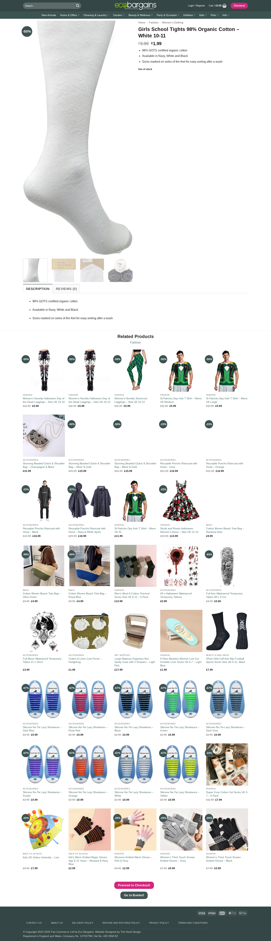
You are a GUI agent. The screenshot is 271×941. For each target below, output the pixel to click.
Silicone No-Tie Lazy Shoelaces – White (133, 794)
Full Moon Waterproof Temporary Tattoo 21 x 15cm (42, 660)
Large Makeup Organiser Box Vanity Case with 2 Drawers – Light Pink (134, 662)
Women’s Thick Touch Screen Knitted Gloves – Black (223, 859)
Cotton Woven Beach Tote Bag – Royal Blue (88, 595)
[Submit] (77, 6)
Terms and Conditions (193, 923)
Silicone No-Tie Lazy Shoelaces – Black (133, 729)
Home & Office (68, 15)
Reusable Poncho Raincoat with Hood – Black (41, 530)
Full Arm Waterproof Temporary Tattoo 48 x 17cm (224, 595)
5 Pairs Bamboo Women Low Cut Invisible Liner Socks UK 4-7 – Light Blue (180, 662)
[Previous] (30, 138)
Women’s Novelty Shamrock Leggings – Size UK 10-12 (130, 400)
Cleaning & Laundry (95, 15)
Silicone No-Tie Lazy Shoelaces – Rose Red (88, 729)
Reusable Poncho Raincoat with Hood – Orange (224, 465)
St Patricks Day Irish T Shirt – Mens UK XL (135, 530)
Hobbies (188, 15)
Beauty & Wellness (139, 15)
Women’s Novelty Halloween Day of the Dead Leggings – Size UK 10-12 (89, 400)
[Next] (126, 138)
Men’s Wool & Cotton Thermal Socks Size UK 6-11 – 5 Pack (132, 595)
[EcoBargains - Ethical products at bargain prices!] (135, 6)
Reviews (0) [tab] (66, 289)
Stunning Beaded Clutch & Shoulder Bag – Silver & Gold (89, 465)
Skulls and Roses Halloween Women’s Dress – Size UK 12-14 (179, 530)
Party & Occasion (167, 15)
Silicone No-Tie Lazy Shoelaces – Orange (88, 794)
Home (141, 22)
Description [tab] (37, 289)
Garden (117, 15)
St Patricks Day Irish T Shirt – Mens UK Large (226, 400)
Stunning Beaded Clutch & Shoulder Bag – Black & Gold (135, 465)
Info (225, 15)
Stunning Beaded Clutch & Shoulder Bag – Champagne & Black (44, 465)
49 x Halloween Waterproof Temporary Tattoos (176, 595)
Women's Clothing (172, 22)
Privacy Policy (159, 923)
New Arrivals (49, 15)
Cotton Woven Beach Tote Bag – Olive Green (42, 595)
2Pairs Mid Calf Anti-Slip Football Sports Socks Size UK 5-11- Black (225, 660)
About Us (57, 923)
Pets (213, 15)
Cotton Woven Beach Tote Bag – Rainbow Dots (225, 530)
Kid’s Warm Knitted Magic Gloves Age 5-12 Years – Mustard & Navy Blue (88, 860)
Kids (201, 15)
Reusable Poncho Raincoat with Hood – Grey (178, 465)
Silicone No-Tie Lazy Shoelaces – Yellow (179, 794)
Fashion (153, 22)
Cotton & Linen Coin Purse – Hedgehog (85, 660)
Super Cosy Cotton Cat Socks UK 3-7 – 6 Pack (227, 794)
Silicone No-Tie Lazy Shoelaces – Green (179, 729)
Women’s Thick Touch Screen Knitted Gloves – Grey (177, 859)
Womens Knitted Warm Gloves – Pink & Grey (133, 859)
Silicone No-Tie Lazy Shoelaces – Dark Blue (42, 729)
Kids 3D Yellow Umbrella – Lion (41, 857)
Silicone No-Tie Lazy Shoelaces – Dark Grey (225, 729)
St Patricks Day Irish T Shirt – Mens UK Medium (180, 400)
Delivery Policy (82, 923)
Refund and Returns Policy (121, 923)
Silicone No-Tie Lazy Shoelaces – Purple (42, 794)
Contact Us (34, 923)
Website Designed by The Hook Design (118, 931)
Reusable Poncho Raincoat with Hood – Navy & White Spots (87, 530)
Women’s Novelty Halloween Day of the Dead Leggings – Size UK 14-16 (44, 400)
